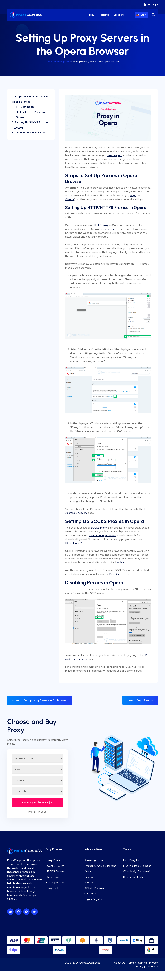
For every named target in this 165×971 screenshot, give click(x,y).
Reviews (89, 876)
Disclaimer (152, 966)
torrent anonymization (102, 535)
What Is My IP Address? (136, 871)
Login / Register (93, 899)
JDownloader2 (73, 543)
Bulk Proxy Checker (134, 876)
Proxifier (114, 574)
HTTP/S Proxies (55, 871)
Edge (133, 195)
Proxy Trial (52, 888)
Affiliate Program (94, 888)
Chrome (69, 199)
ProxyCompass (91, 962)
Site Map (89, 882)
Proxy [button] (91, 14)
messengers (114, 155)
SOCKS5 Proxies (55, 865)
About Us (119, 962)
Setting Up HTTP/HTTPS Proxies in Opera (31, 112)
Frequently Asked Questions (100, 865)
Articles (88, 871)
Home (49, 61)
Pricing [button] (105, 14)
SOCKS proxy (99, 527)
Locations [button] (119, 14)
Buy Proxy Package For (37, 802)
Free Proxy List (131, 860)
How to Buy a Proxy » (140, 700)
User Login (152, 4)
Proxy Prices (53, 860)
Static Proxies (53, 876)
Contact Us (90, 893)
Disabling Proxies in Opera (30, 132)
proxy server (106, 228)
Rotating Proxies (55, 882)
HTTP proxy (101, 225)
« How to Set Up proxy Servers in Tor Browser (39, 700)
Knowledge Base (62, 61)
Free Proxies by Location (137, 865)
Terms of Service (137, 962)
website (121, 562)
